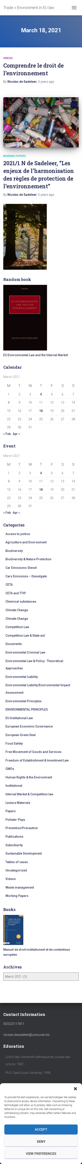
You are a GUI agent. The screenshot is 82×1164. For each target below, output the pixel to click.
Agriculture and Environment (26, 542)
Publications (14, 836)
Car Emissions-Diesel (21, 567)
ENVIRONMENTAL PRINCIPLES (26, 709)
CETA (9, 584)
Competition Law (17, 627)
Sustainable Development (23, 853)
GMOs (9, 769)
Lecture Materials (17, 803)
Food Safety (14, 743)
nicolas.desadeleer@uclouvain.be (26, 1034)
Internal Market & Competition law (29, 794)
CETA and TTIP (15, 593)
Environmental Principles (23, 701)
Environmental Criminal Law (25, 652)
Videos (8, 58)
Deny (41, 1142)
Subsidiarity (14, 845)
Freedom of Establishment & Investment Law (37, 760)
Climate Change (16, 610)
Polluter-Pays (15, 819)
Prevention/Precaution (21, 828)
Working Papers (14, 156)
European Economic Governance (29, 726)
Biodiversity (14, 551)
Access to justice (17, 534)
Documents (13, 644)
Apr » (16, 434)
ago (46, 81)
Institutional (13, 785)
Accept (41, 1130)
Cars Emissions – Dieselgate (26, 576)
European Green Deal (20, 735)
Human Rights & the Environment (28, 777)
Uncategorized (16, 870)
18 (41, 411)
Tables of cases (16, 862)
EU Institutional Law (19, 718)
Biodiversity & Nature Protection (28, 559)
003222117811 (13, 1024)
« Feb (7, 434)
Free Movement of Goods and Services (33, 752)
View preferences (41, 1154)
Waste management (19, 887)
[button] (75, 1089)
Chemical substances (20, 601)
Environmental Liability (21, 677)
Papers (10, 811)
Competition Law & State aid (25, 635)
